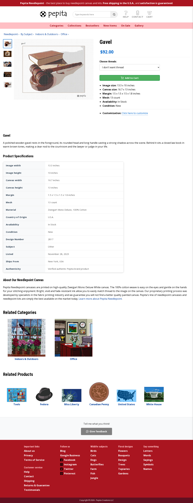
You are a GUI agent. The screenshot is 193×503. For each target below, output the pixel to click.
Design (122, 460)
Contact (137, 16)
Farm (93, 469)
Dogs (93, 460)
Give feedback (98, 431)
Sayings (148, 460)
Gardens (123, 473)
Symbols (148, 464)
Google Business (70, 455)
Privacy (28, 455)
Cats (93, 455)
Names (147, 469)
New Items (110, 25)
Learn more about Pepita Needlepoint (100, 298)
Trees (121, 464)
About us (29, 451)
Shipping (29, 481)
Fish (92, 473)
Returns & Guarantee (37, 485)
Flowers (123, 451)
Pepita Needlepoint (32, 3)
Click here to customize (135, 113)
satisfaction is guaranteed (156, 3)
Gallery (139, 25)
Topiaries (124, 469)
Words (147, 455)
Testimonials (32, 490)
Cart (149, 16)
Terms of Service (34, 460)
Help (126, 16)
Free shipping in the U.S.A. (118, 3)
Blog (63, 451)
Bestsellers (92, 25)
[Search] (114, 14)
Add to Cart (132, 77)
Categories (56, 25)
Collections (74, 25)
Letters (147, 451)
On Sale (125, 25)
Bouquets (124, 455)
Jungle (94, 478)
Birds (93, 451)
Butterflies (97, 464)
